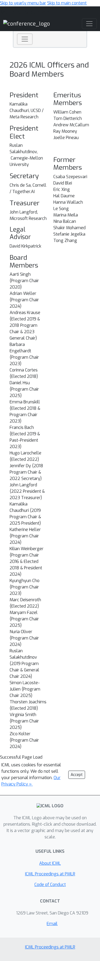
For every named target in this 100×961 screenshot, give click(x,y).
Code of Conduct (50, 884)
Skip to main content (67, 3)
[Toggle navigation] (25, 39)
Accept (77, 774)
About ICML (50, 863)
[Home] (26, 23)
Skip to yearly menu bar (23, 3)
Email (52, 923)
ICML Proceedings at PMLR (50, 874)
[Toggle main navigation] (89, 23)
